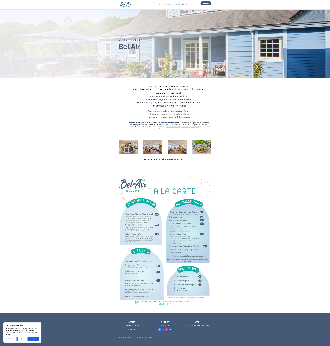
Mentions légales (141, 338)
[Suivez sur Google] (159, 329)
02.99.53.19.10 (165, 325)
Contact (206, 3)
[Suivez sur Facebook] (163, 329)
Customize (11, 339)
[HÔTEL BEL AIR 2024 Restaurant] (177, 153)
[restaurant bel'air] (152, 153)
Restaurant (168, 4)
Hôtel (159, 4)
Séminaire (177, 4)
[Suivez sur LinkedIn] (170, 329)
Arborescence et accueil (125, 338)
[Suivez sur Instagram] (166, 329)
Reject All (22, 339)
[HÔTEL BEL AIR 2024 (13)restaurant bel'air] (128, 153)
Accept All (33, 339)
